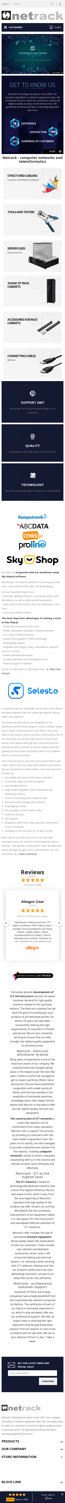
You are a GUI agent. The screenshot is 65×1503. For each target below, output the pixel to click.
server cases (37, 1253)
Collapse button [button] (62, 1494)
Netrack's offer (21, 1232)
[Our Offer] (32, 54)
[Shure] (32, 535)
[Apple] (32, 516)
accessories (21, 1253)
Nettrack (30, 1008)
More (52, 151)
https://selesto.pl (28, 853)
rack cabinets (24, 1249)
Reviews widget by (48, 1495)
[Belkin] (32, 525)
